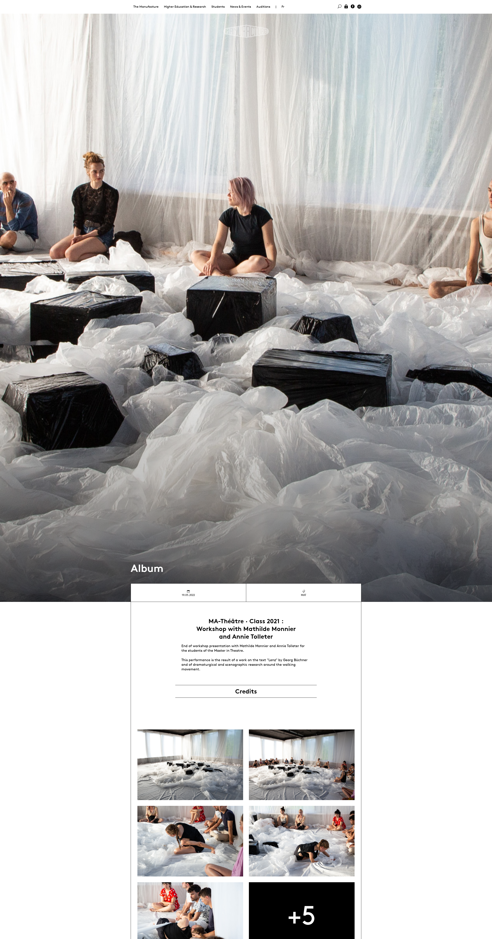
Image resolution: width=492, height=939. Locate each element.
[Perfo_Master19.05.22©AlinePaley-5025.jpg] (302, 841)
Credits (246, 691)
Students (218, 6)
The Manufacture (146, 6)
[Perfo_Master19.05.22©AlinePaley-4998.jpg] (190, 764)
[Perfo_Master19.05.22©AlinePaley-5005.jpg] (302, 764)
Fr (283, 6)
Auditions (263, 6)
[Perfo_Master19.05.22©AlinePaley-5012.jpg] (190, 841)
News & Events (240, 6)
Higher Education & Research (185, 6)
